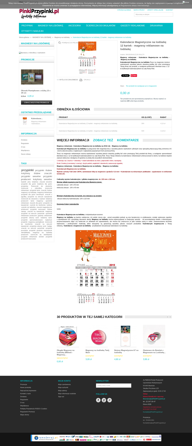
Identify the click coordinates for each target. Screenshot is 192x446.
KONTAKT (169, 10)
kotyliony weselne (42, 179)
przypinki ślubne (43, 170)
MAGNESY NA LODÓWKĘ (50, 25)
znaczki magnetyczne (44, 207)
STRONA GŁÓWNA (124, 10)
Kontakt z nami (25, 394)
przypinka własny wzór (38, 226)
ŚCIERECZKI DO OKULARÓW (100, 25)
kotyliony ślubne (30, 173)
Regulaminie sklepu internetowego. (135, 5)
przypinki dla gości (28, 184)
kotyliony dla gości (44, 184)
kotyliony (35, 182)
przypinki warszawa (37, 209)
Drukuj (87, 80)
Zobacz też (103, 140)
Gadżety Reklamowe (133, 25)
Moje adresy (62, 391)
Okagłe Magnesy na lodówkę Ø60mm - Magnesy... (65, 352)
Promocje (27, 59)
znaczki (48, 173)
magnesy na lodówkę (28, 192)
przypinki (27, 170)
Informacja (29, 133)
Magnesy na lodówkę (62, 37)
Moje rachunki (63, 387)
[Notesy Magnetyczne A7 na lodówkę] (125, 336)
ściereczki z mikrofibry (31, 188)
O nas (23, 147)
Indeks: (123, 55)
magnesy (48, 211)
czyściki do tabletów (28, 207)
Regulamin (25, 143)
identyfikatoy (25, 232)
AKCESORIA (74, 25)
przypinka (24, 186)
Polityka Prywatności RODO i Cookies (33, 409)
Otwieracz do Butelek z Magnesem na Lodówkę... (154, 351)
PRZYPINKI (27, 25)
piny (29, 182)
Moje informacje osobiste (67, 394)
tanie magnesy (37, 201)
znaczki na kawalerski (35, 211)
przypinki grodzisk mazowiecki (40, 230)
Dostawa (24, 140)
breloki (41, 237)
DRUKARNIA (156, 25)
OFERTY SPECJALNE (155, 10)
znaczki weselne (46, 182)
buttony (49, 205)
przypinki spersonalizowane (32, 220)
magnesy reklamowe (44, 192)
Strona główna (24, 37)
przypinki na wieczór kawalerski (40, 197)
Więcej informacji (73, 140)
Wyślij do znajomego (68, 80)
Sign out (61, 397)
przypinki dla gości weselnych (32, 194)
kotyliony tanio (46, 218)
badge (49, 226)
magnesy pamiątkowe (36, 222)
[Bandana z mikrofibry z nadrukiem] (32, 53)
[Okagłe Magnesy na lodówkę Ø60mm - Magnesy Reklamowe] (68, 336)
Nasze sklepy (26, 154)
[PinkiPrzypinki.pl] (39, 13)
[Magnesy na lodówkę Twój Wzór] (97, 336)
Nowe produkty (25, 387)
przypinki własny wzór (30, 218)
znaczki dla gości (36, 203)
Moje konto (64, 381)
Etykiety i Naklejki (32, 31)
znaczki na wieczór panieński (32, 228)
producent (24, 209)
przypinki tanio (35, 190)
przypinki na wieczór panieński (32, 213)
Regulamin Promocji (27, 412)
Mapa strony (24, 415)
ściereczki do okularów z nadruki (33, 199)
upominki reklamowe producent (36, 215)
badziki (23, 182)
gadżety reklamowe (45, 216)
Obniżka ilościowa (73, 109)
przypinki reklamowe (29, 237)
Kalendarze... (37, 118)
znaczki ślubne (46, 190)
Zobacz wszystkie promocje (36, 102)
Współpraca (25, 150)
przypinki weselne (31, 176)
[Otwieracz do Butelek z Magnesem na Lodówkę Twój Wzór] (154, 336)
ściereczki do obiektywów (41, 235)
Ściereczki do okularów (41, 186)
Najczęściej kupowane (28, 391)
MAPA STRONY (139, 10)
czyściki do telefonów (38, 205)
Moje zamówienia (64, 384)
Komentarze (128, 140)
